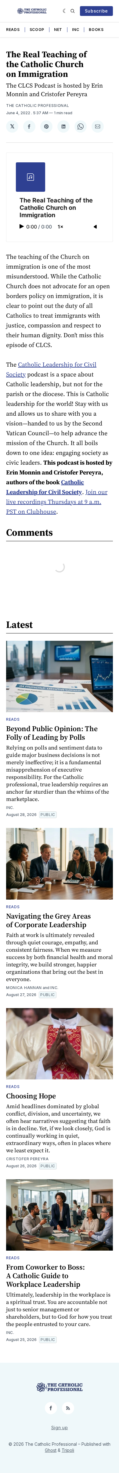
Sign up (59, 1427)
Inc (75, 29)
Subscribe (96, 10)
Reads (13, 29)
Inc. (10, 807)
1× (60, 227)
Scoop (37, 29)
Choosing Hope (31, 1096)
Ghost (50, 1450)
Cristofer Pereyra (27, 1159)
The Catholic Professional (37, 105)
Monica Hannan (24, 987)
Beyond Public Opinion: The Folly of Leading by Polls (52, 732)
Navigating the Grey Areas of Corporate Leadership (48, 920)
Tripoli (68, 1450)
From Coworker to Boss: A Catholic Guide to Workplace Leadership (45, 1275)
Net (58, 29)
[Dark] (65, 11)
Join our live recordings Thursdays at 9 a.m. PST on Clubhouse (56, 502)
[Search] (72, 11)
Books (96, 29)
